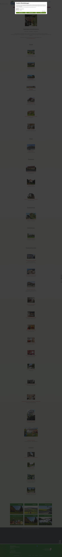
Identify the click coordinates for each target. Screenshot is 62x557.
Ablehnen (41, 12)
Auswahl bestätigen (31, 12)
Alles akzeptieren (21, 12)
